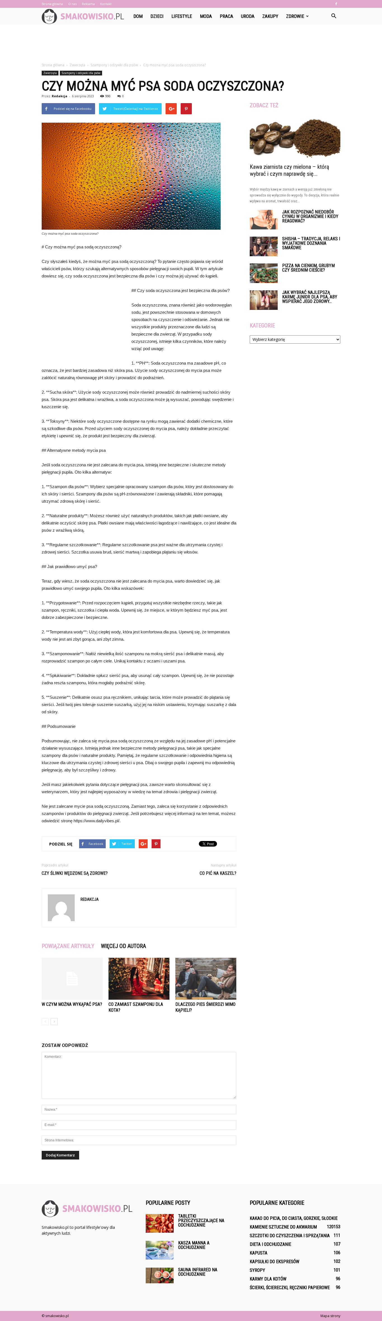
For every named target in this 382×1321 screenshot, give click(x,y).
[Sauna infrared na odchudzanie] (160, 1275)
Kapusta (258, 1253)
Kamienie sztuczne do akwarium (283, 1227)
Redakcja (59, 96)
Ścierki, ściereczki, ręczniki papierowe (290, 1287)
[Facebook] (336, 4)
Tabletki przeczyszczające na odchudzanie (201, 1220)
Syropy (257, 1270)
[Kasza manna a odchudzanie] (160, 1250)
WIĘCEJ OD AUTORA (123, 946)
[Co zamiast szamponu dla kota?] (139, 979)
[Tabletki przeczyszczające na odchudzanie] (160, 1223)
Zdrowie (295, 16)
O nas (72, 4)
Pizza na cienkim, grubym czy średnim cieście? (308, 268)
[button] (333, 16)
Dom (138, 16)
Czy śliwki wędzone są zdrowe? (75, 873)
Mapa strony (330, 1315)
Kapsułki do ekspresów (274, 1261)
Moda (206, 16)
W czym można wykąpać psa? (72, 1004)
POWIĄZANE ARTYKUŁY (68, 946)
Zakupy (270, 16)
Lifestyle (181, 16)
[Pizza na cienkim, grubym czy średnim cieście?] (264, 273)
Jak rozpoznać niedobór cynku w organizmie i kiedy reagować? (310, 216)
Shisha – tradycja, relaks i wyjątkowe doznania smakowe (311, 243)
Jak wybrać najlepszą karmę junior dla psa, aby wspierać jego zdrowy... (309, 297)
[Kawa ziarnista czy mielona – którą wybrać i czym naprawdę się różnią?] (295, 137)
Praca (226, 16)
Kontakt (106, 4)
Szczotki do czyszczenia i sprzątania (290, 1235)
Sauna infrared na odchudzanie (197, 1272)
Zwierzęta (50, 73)
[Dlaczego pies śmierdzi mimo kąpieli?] (205, 979)
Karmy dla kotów (268, 1279)
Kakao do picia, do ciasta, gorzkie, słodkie (294, 1218)
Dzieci (157, 16)
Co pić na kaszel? (218, 873)
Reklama (88, 4)
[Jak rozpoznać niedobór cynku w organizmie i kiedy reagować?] (264, 219)
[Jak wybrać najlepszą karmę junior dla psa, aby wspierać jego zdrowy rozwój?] (264, 300)
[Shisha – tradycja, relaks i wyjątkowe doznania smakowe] (264, 246)
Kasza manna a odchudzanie (193, 1245)
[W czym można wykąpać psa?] (72, 979)
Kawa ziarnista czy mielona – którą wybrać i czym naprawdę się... (289, 170)
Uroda (247, 16)
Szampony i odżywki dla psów (81, 73)
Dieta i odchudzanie (270, 1244)
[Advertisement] (191, 43)
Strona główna (52, 4)
